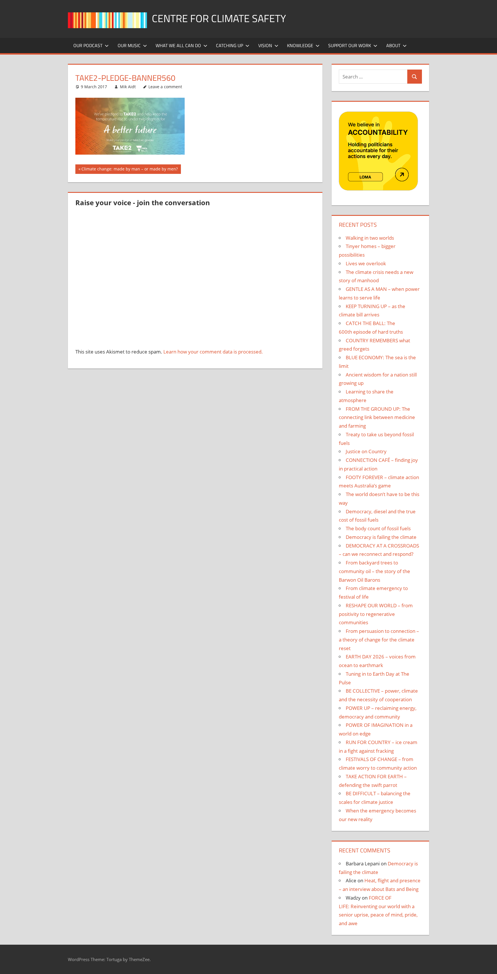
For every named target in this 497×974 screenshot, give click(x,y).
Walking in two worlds (370, 238)
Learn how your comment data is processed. (213, 351)
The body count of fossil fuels (378, 528)
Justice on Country (366, 451)
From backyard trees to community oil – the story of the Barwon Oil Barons (374, 571)
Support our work (349, 45)
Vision (265, 45)
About (393, 45)
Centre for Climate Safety (219, 18)
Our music (129, 45)
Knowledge (300, 45)
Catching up (229, 45)
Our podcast (87, 45)
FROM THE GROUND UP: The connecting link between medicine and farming (377, 417)
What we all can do (178, 45)
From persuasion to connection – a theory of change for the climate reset (379, 640)
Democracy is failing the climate (381, 537)
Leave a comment (165, 86)
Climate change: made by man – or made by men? (129, 170)
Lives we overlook (366, 263)
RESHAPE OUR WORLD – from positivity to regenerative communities (376, 614)
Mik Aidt (128, 86)
